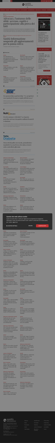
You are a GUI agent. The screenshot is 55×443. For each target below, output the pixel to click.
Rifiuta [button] (31, 225)
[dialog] (27, 221)
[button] (11, 226)
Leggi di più (15, 222)
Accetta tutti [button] (42, 225)
